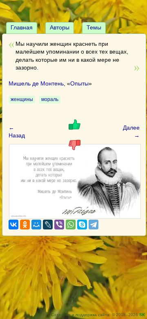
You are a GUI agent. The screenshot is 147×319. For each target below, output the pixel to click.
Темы (94, 27)
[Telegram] (93, 224)
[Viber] (59, 224)
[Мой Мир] (36, 224)
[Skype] (82, 224)
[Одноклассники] (25, 224)
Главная (22, 27)
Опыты (79, 83)
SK (142, 314)
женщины (22, 99)
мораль (49, 99)
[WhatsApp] (71, 224)
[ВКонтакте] (13, 224)
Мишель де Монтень (36, 83)
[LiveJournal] (48, 224)
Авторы (59, 27)
